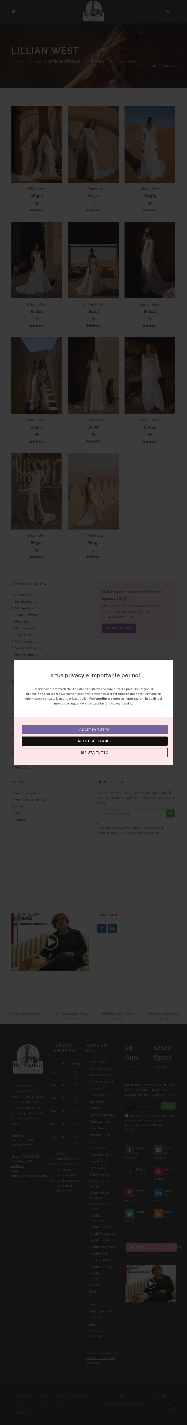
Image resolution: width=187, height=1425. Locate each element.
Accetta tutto (94, 729)
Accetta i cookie (95, 741)
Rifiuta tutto (95, 752)
